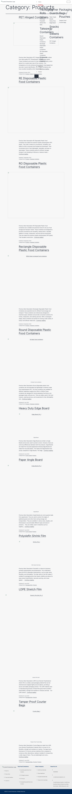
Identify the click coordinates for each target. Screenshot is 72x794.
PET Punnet (22, 778)
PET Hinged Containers (33, 17)
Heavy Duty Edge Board (34, 408)
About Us (40, 66)
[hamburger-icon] (68, 2)
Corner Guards (29, 455)
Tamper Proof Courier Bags (42, 780)
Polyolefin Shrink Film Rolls (42, 776)
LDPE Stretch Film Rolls (42, 769)
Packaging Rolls (29, 585)
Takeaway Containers (34, 159)
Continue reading (23, 154)
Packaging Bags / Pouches (31, 762)
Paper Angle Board (31, 459)
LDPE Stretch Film (30, 589)
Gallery (39, 69)
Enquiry (40, 71)
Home (39, 1)
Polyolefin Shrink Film (32, 536)
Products (40, 4)
